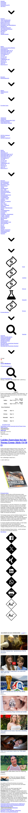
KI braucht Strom (4, 493)
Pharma (2, 225)
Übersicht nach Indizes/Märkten (8, 47)
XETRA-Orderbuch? (5, 138)
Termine (2, 33)
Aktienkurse (3, 117)
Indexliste (3, 151)
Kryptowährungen (5, 312)
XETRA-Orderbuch (5, 135)
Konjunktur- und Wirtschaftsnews (8, 25)
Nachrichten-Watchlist (6, 338)
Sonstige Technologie (5, 229)
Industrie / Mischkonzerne (6, 207)
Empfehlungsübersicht (6, 27)
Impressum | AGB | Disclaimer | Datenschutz (11, 810)
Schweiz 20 (3, 60)
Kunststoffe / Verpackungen (7, 214)
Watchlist (24, 334)
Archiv (2, 93)
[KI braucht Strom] (14, 491)
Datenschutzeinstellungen (6, 807)
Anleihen (24, 277)
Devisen (24, 311)
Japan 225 (3, 63)
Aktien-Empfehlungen (15, 805)
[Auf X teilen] (11, 554)
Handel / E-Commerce (6, 201)
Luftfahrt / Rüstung (5, 216)
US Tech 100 (4, 56)
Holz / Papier (4, 204)
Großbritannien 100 (5, 59)
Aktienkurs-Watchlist (5, 339)
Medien (2, 90)
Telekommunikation (5, 231)
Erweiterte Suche (4, 105)
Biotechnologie (4, 185)
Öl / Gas (2, 224)
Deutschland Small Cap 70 (7, 50)
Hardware (3, 202)
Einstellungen (4, 342)
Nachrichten (3, 2)
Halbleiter (3, 200)
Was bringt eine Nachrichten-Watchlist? (9, 343)
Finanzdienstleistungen (6, 194)
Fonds (23, 266)
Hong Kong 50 (4, 64)
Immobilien (3, 206)
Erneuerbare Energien (5, 192)
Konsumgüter (4, 211)
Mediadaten (15, 807)
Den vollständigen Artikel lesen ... (8, 457)
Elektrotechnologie (5, 191)
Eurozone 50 (3, 58)
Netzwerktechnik (4, 223)
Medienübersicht (4, 91)
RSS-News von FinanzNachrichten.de (9, 811)
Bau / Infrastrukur (5, 183)
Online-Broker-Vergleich (6, 123)
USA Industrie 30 (5, 54)
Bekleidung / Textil (5, 184)
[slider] (3, 435)
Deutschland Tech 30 (5, 53)
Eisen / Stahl (3, 189)
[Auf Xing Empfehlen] (11, 565)
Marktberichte (4, 26)
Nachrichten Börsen (5, 805)
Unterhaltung (4, 232)
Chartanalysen (4, 30)
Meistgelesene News (5, 23)
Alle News (3, 6)
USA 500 (3, 55)
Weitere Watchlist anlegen (6, 337)
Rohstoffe (3, 227)
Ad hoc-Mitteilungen (5, 21)
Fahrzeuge (3, 193)
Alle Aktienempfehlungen (6, 29)
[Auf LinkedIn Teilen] (11, 576)
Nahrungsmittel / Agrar (6, 222)
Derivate (24, 288)
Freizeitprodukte (4, 196)
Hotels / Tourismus (5, 205)
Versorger (3, 233)
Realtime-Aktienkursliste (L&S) (8, 120)
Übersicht (3, 136)
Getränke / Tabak (4, 198)
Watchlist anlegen (5, 344)
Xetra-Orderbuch (11, 803)
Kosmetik (3, 213)
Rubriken (3, 18)
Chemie (2, 187)
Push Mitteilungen (5, 428)
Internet (2, 209)
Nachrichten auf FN (5, 5)
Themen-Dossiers (5, 34)
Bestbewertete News (5, 22)
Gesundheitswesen (5, 197)
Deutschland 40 (4, 49)
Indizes (2, 46)
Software (3, 228)
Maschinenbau (4, 218)
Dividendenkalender (5, 121)
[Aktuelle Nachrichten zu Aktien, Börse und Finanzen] (6, 366)
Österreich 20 (4, 62)
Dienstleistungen (4, 188)
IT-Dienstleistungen (5, 210)
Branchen (3, 77)
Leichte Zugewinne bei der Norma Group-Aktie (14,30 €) (14, 442)
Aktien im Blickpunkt (5, 20)
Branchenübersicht (5, 78)
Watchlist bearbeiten (5, 340)
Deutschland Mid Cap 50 (6, 51)
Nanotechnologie (4, 220)
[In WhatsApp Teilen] (11, 587)
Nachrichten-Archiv (8, 806)
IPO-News (3, 31)
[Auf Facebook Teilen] (11, 542)
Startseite (3, 1)
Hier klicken (3, 531)
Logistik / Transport (5, 215)
